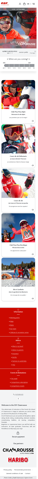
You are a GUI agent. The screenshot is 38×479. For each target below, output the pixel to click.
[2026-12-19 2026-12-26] (21, 65)
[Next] (29, 59)
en (28, 4)
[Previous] (7, 59)
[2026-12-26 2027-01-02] (26, 65)
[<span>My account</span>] (20, 4)
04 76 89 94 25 (19, 394)
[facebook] (18, 398)
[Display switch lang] (30, 3)
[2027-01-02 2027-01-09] (31, 65)
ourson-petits (23, 52)
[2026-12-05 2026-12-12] (11, 65)
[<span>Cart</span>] (24, 3)
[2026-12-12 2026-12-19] (16, 65)
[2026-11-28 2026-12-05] (6, 65)
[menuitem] (9, 470)
